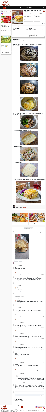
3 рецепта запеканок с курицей (17, 403)
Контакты (31, 7)
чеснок (30, 31)
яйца (13, 31)
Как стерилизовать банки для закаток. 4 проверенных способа (5, 25)
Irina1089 (21, 341)
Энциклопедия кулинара (18, 7)
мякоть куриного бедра (32, 29)
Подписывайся (7, 13)
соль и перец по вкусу (32, 34)
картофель (14, 29)
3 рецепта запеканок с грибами (17, 402)
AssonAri (16, 263)
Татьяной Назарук (18, 206)
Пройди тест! (13, 7)
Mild (17, 288)
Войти (43, 7)
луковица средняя (31, 30)
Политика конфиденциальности (27, 406)
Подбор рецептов (8, 7)
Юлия (21, 330)
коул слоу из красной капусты (29, 180)
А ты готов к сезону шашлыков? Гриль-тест (5, 33)
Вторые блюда (26, 21)
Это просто (24, 207)
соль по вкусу (15, 30)
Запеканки (31, 21)
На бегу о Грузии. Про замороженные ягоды (5, 53)
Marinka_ (16, 277)
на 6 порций (19, 26)
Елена (21, 319)
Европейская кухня (37, 21)
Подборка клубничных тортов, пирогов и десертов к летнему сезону (6, 30)
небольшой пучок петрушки (33, 35)
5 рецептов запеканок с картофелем (18, 401)
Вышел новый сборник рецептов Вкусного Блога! (5, 49)
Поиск (5, 7)
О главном (27, 7)
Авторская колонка (23, 7)
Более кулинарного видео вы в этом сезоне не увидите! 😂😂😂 (5, 45)
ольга (21, 288)
